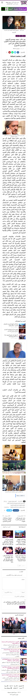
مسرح (21, 688)
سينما (5, 685)
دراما (21, 36)
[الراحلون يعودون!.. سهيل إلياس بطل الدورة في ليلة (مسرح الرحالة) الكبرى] (23, 669)
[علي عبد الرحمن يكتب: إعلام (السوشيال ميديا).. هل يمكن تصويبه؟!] (23, 652)
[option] (14, 625)
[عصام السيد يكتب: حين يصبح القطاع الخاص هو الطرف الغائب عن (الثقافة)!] (23, 661)
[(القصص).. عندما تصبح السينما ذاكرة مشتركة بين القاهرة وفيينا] (23, 644)
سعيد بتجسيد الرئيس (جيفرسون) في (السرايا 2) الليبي (16, 503)
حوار (24, 36)
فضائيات (15, 688)
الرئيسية (20, 685)
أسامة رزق (20, 501)
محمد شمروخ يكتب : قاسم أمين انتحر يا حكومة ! (20, 519)
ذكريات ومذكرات (10, 553)
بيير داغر (5, 501)
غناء (10, 685)
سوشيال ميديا (7, 688)
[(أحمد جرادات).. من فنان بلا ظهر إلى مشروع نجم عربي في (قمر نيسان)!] (23, 677)
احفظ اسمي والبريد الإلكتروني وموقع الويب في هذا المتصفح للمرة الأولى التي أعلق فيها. (14, 602)
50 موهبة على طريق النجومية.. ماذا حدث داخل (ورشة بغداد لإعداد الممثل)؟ (14, 630)
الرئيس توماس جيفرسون (12, 501)
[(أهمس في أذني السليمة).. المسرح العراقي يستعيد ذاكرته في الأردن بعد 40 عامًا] (22, 331)
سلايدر (17, 36)
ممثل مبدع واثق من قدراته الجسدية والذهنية (17, 507)
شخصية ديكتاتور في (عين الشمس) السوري (18, 505)
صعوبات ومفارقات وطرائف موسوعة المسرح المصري (7, 519)
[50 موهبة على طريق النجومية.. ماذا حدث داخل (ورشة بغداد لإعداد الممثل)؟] (22, 336)
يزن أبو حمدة (6, 507)
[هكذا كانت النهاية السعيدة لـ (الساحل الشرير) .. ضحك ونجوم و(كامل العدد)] (22, 325)
